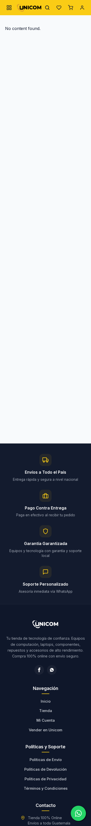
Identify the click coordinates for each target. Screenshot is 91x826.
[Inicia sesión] (82, 7)
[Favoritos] (59, 7)
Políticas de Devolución (45, 769)
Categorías (9, 8)
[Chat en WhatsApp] (78, 813)
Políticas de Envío (46, 759)
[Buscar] (47, 7)
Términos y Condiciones (45, 788)
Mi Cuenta (45, 720)
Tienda (45, 710)
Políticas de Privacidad (45, 779)
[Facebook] (39, 670)
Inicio (46, 701)
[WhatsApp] (52, 670)
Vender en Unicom (45, 730)
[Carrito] (70, 7)
